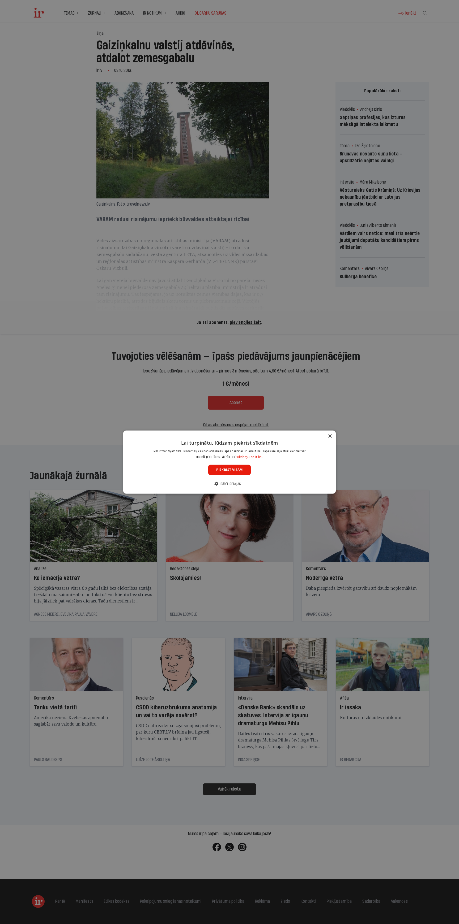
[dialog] (229, 461)
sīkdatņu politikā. (249, 456)
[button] (229, 483)
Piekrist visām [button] (229, 469)
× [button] (330, 436)
